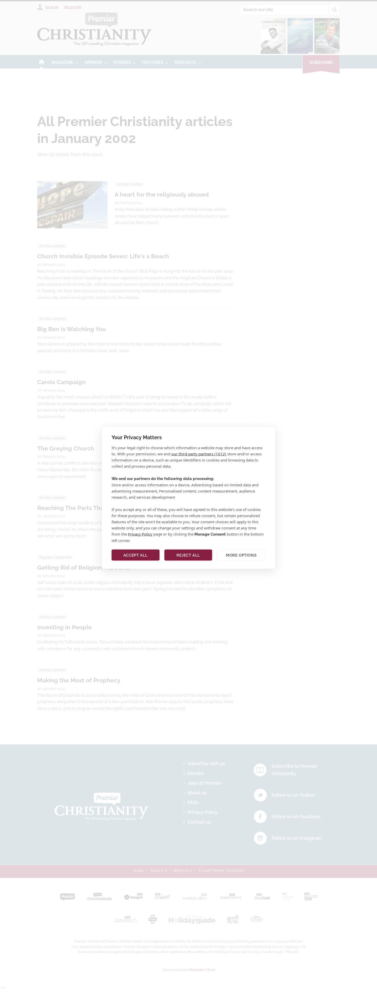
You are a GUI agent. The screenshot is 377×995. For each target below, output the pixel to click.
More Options (241, 555)
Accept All (135, 555)
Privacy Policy (140, 533)
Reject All (188, 555)
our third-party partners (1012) (198, 453)
